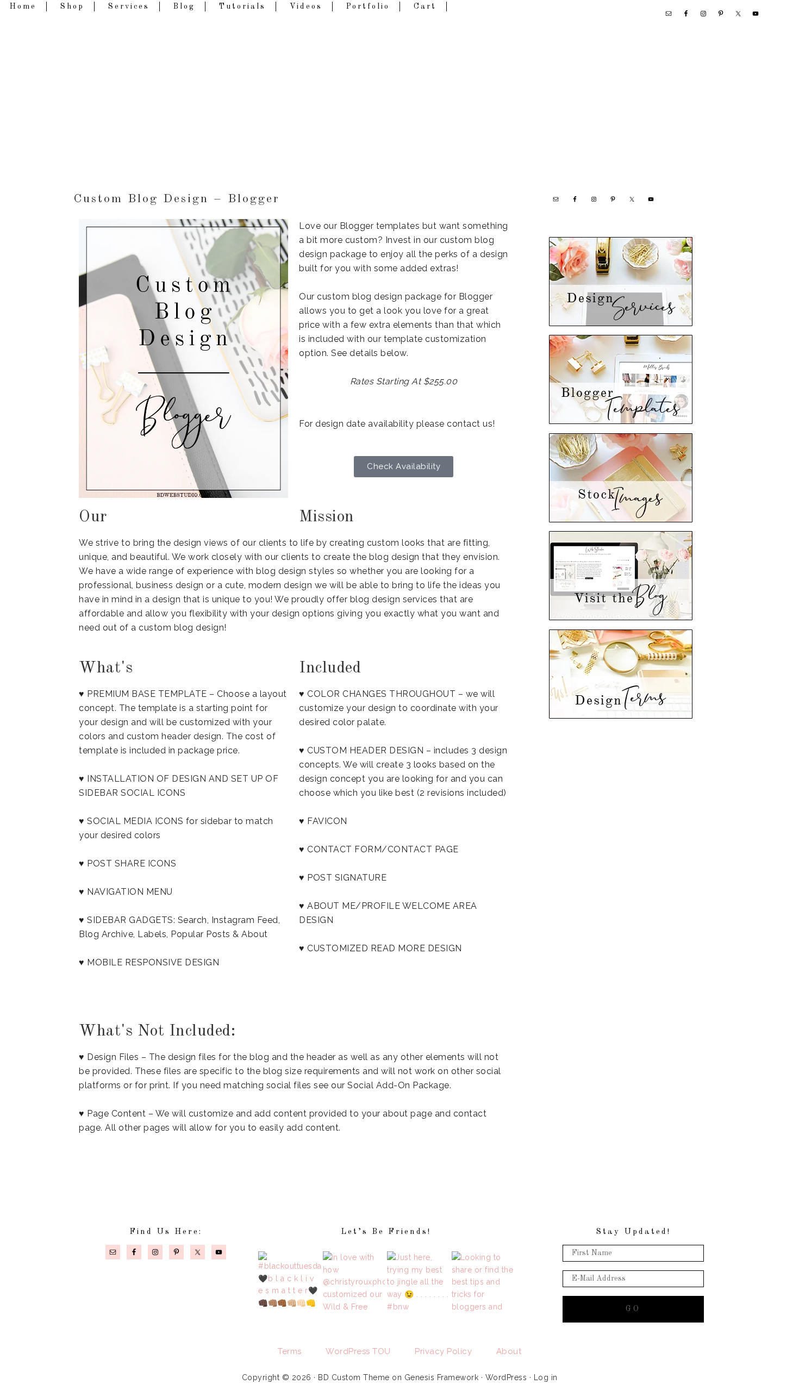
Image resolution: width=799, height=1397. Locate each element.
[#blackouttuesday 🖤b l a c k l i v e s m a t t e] (289, 1282)
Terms (290, 1351)
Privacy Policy (443, 1351)
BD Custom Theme (354, 1377)
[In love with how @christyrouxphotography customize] (354, 1282)
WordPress (506, 1377)
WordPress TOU (358, 1351)
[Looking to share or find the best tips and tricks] (483, 1282)
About (509, 1351)
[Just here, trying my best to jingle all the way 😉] (418, 1282)
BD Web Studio (399, 92)
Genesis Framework (441, 1377)
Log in (546, 1377)
